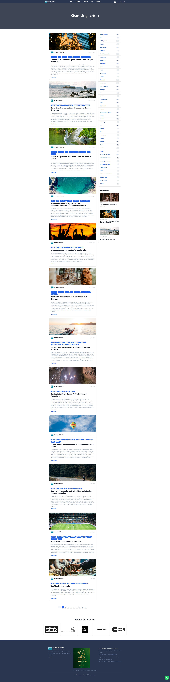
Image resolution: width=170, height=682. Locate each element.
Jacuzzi (102, 128)
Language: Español (105, 161)
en (115, 1)
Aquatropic (103, 122)
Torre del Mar (103, 167)
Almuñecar (54, 342)
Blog (74, 670)
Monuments (103, 47)
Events (101, 109)
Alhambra (54, 57)
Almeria (53, 536)
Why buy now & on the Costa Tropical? (109, 657)
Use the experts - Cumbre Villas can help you (110, 661)
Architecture (103, 177)
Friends (77, 342)
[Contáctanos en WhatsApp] (167, 678)
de (124, 1)
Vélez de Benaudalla (105, 174)
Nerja (72, 391)
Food (101, 70)
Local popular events (105, 112)
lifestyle (102, 76)
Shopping (102, 50)
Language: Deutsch (105, 158)
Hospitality (103, 73)
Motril (101, 102)
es (121, 1)
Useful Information (105, 54)
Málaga (58, 441)
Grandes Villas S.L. (82, 675)
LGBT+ (101, 170)
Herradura (54, 538)
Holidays (70, 105)
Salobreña (82, 152)
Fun (59, 57)
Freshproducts (104, 86)
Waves (102, 138)
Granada (64, 57)
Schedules (103, 106)
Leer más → (54, 77)
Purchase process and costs (106, 659)
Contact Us (94, 670)
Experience (76, 57)
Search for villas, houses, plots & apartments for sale (110, 651)
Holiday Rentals (104, 34)
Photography (103, 180)
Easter (101, 151)
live (101, 93)
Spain (88, 152)
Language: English (85, 57)
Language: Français (105, 164)
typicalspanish (104, 99)
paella (101, 96)
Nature (53, 154)
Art (101, 37)
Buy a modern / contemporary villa (108, 654)
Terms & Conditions (85, 670)
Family (70, 57)
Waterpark (103, 135)
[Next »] (85, 607)
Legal (77, 670)
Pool (101, 132)
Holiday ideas (66, 391)
